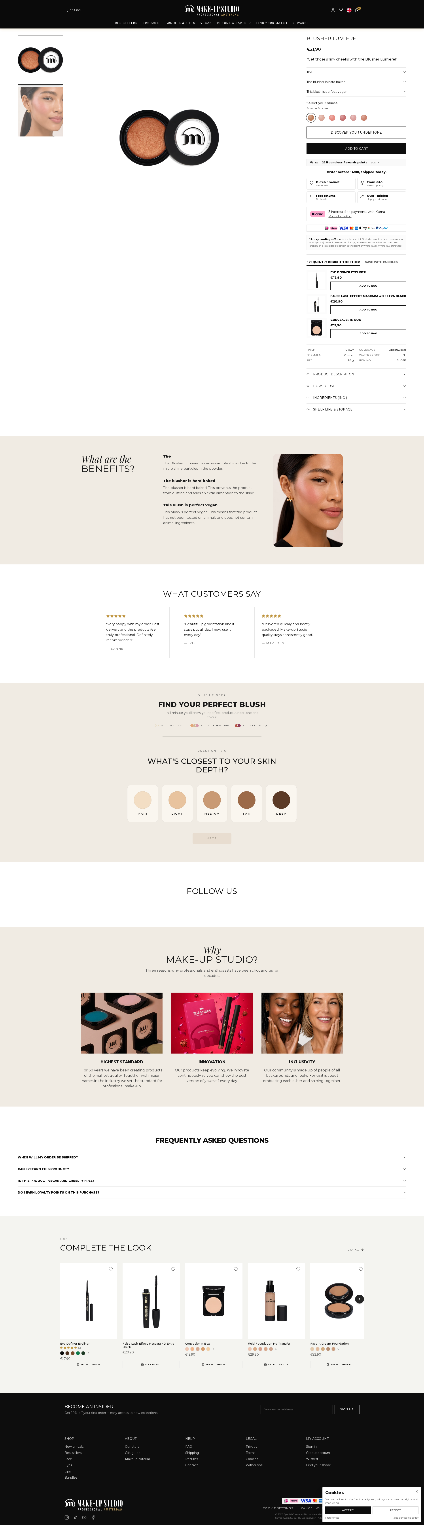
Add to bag (368, 285)
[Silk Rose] (353, 117)
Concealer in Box (345, 320)
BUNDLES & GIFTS (180, 23)
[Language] (349, 10)
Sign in (375, 162)
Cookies (252, 1459)
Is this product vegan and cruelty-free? (56, 1181)
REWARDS (301, 23)
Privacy (251, 1447)
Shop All (353, 1249)
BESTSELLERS (126, 23)
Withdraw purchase (389, 245)
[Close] (416, 1491)
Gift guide (132, 1453)
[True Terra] (364, 117)
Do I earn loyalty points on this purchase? (58, 1192)
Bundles (70, 1478)
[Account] (333, 10)
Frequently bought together (333, 262)
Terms (251, 1453)
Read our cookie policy (405, 1517)
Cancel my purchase (320, 1508)
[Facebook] (93, 1517)
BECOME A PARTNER (234, 23)
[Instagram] (66, 1517)
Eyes (68, 1465)
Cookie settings (278, 1508)
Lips (67, 1471)
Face (68, 1459)
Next (212, 838)
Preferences (332, 1517)
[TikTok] (75, 1517)
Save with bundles (381, 262)
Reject (395, 1510)
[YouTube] (84, 1517)
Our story (132, 1447)
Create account (318, 1453)
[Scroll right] (359, 1299)
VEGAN (206, 23)
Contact (191, 1465)
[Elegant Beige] (321, 117)
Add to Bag (153, 1364)
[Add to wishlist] (111, 1269)
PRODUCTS (152, 23)
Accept (348, 1510)
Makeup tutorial (137, 1459)
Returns (191, 1459)
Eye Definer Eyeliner (348, 272)
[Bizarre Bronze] (311, 117)
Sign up (347, 1409)
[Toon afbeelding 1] (40, 60)
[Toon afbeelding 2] (40, 111)
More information (340, 216)
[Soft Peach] (332, 117)
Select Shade (91, 1364)
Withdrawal (254, 1465)
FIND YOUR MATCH (271, 23)
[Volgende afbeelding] (264, 138)
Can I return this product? (43, 1169)
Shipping (192, 1453)
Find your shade (318, 1465)
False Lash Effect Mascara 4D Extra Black (368, 296)
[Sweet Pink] (342, 117)
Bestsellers (73, 1453)
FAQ (188, 1447)
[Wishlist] (341, 10)
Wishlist (312, 1459)
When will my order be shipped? (48, 1157)
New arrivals (73, 1447)
